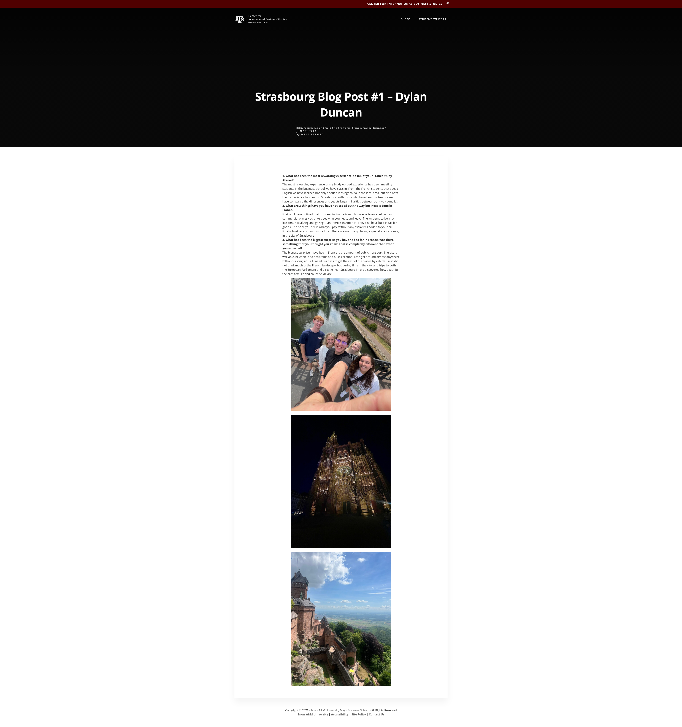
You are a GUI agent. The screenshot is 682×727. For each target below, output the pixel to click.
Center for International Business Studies (404, 4)
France (356, 127)
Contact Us (376, 714)
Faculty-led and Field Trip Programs (327, 127)
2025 (299, 127)
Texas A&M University (313, 714)
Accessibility (339, 714)
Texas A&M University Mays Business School (340, 710)
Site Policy (358, 714)
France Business (373, 127)
